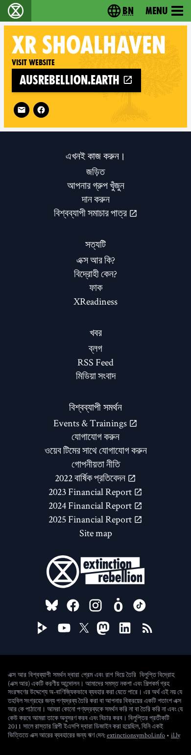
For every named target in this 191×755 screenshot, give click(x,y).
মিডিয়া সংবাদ (96, 375)
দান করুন (96, 199)
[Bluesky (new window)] (52, 605)
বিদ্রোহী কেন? (95, 273)
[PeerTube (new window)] (42, 628)
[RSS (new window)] (147, 628)
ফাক (95, 287)
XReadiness (95, 301)
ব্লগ (95, 348)
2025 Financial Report (91, 519)
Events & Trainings (91, 423)
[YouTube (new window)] (64, 628)
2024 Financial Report (91, 505)
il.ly (175, 734)
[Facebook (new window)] (41, 110)
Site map (95, 532)
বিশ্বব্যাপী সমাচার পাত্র (91, 213)
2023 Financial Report (91, 491)
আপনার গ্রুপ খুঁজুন (95, 185)
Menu (156, 11)
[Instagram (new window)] (95, 605)
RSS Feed (95, 362)
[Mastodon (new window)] (103, 628)
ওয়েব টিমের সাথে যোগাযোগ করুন (96, 450)
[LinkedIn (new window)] (125, 628)
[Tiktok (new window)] (139, 605)
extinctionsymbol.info (136, 734)
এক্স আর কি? (95, 260)
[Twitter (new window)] (84, 628)
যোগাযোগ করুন (95, 436)
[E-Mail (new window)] (21, 110)
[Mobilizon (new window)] (118, 605)
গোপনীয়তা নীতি (96, 464)
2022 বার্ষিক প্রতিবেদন (91, 477)
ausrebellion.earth (71, 80)
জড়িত (95, 171)
